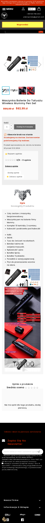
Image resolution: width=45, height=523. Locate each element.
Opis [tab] (22, 203)
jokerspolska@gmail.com (33, 17)
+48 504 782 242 (33, 14)
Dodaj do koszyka (25, 127)
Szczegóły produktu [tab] (22, 206)
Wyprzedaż (22, 24)
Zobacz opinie (11, 166)
